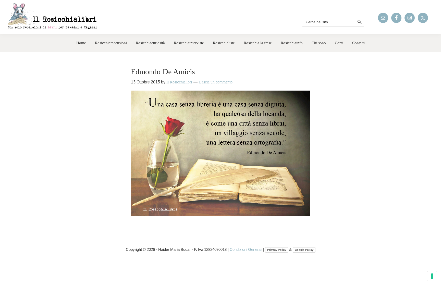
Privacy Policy (276, 250)
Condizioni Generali (246, 249)
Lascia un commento (215, 82)
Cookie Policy (304, 250)
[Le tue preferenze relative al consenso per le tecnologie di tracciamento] (432, 276)
